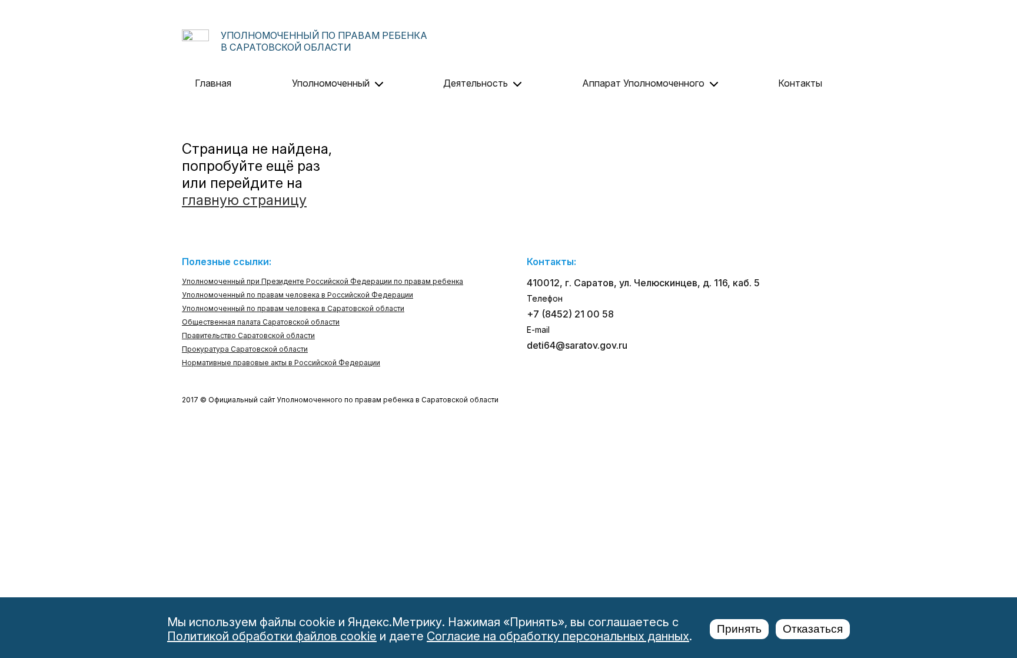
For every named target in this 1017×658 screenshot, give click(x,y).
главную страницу (244, 200)
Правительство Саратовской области (248, 335)
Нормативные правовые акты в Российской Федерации (281, 362)
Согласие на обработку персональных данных (558, 636)
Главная (213, 83)
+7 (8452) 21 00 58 (570, 314)
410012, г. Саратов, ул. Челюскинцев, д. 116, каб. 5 (643, 283)
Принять (739, 629)
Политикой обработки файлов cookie (272, 636)
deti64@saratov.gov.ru (577, 345)
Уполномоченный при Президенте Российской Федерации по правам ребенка (322, 281)
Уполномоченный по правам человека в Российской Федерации (297, 294)
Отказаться (813, 629)
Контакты (800, 83)
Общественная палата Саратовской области (261, 322)
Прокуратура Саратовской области (245, 349)
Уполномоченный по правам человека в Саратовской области (293, 308)
